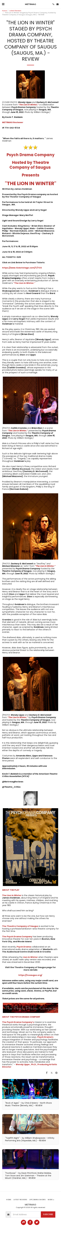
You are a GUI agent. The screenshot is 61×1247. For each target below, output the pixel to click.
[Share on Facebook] (46, 1073)
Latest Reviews (15, 11)
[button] (3, 4)
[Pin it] (56, 1073)
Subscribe (48, 1214)
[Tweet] (51, 1073)
